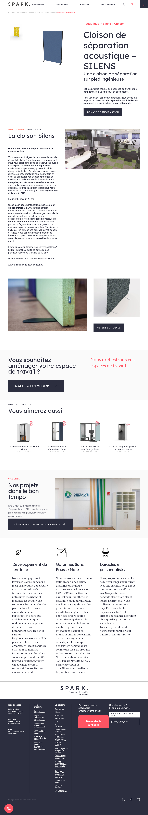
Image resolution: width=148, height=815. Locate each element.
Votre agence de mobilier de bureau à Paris (60, 756)
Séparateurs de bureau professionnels (41, 12)
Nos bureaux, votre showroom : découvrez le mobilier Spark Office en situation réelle (60, 740)
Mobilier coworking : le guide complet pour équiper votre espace (60, 764)
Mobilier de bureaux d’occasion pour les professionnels (40, 746)
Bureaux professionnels (40, 712)
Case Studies (62, 4)
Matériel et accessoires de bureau (40, 738)
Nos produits (21, 12)
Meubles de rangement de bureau (40, 731)
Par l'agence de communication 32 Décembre (22, 799)
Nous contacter (108, 4)
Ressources (59, 718)
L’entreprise (59, 709)
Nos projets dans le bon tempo (23, 491)
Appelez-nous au (119, 722)
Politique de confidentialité (61, 791)
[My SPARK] (120, 4)
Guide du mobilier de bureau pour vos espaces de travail (60, 774)
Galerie (14, 478)
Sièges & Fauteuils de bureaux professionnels (40, 718)
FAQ (56, 722)
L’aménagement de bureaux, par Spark (61, 750)
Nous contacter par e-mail (122, 714)
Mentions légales (58, 786)
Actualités (84, 4)
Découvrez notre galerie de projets (37, 524)
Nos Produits (38, 4)
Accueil (12, 12)
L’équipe (58, 712)
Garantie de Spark (60, 781)
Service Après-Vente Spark (60, 730)
